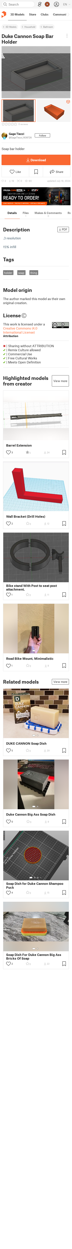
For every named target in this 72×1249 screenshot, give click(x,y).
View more (60, 381)
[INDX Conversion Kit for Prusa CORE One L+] (36, 196)
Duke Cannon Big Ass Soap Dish (30, 814)
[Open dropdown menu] (67, 35)
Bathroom (48, 26)
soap (21, 272)
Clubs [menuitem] (44, 14)
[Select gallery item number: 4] (41, 877)
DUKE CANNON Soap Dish (26, 743)
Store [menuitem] (32, 14)
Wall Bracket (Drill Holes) (25, 516)
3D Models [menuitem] (17, 14)
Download (38, 160)
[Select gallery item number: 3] (38, 877)
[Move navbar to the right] (68, 14)
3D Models (11, 26)
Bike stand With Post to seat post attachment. (31, 587)
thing (33, 272)
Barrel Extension (19, 445)
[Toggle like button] (8, 452)
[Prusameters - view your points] (47, 4)
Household (29, 26)
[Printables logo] (4, 14)
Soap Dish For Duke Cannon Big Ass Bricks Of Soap (33, 956)
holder (8, 272)
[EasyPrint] (40, 4)
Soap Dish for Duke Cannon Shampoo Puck (34, 885)
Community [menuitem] (61, 14)
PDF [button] (64, 229)
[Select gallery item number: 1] (33, 650)
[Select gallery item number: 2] (37, 650)
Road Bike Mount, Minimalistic (30, 658)
